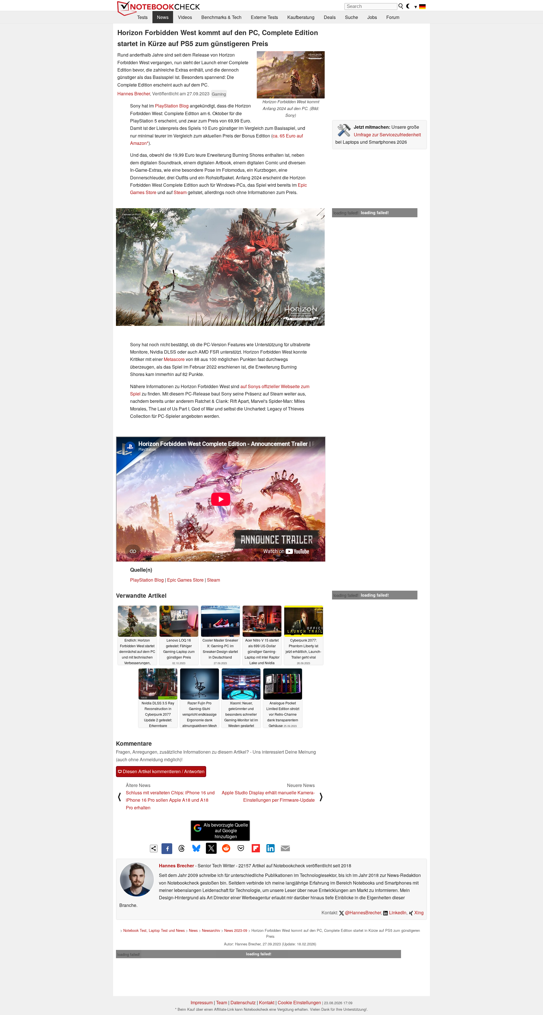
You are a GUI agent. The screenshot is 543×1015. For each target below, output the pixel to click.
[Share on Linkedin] (270, 848)
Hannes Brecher (133, 93)
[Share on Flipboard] (255, 848)
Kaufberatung (300, 17)
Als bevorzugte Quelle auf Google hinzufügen (226, 831)
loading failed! (345, 213)
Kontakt (266, 1002)
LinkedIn (397, 912)
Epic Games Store (185, 580)
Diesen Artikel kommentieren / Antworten (163, 771)
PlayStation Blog (172, 105)
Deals (330, 17)
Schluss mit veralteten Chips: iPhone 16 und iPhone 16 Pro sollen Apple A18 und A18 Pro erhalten (170, 800)
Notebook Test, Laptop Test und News (154, 930)
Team (221, 1002)
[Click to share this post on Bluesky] (196, 848)
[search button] (401, 6)
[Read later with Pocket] (241, 848)
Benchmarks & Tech (221, 17)
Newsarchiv (211, 930)
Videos (185, 17)
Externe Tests (264, 17)
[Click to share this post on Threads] (181, 848)
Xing (418, 912)
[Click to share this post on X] (211, 848)
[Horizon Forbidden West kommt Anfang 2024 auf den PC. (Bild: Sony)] (291, 74)
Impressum (202, 1002)
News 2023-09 (235, 930)
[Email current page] (285, 848)
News (163, 17)
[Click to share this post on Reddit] (226, 848)
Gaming (219, 94)
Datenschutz (243, 1002)
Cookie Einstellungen (299, 1002)
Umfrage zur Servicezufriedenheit (387, 134)
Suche (351, 17)
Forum (392, 17)
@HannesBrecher (362, 912)
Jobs (372, 17)
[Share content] (154, 848)
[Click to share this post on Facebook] (166, 848)
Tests (142, 17)
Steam (180, 192)
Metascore (174, 359)
